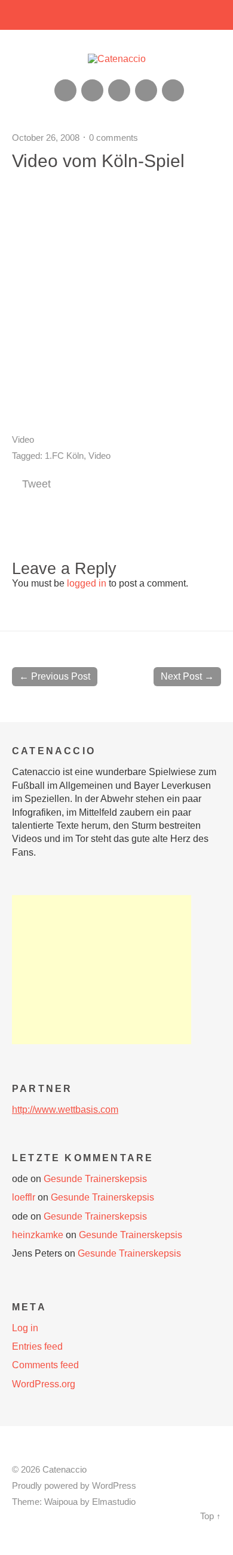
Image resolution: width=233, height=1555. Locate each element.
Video (23, 439)
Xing (92, 90)
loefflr (23, 1197)
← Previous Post (54, 676)
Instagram (119, 90)
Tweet (36, 484)
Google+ (146, 90)
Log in (25, 1328)
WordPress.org (43, 1384)
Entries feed (37, 1346)
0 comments (113, 137)
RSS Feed (65, 90)
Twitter (173, 90)
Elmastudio (114, 1502)
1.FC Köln (64, 456)
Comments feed (45, 1365)
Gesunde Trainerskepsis (95, 1179)
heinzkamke (37, 1235)
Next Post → (187, 676)
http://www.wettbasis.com (65, 1109)
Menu (116, 15)
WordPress (114, 1486)
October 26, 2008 (45, 137)
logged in (86, 583)
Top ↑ (210, 1516)
